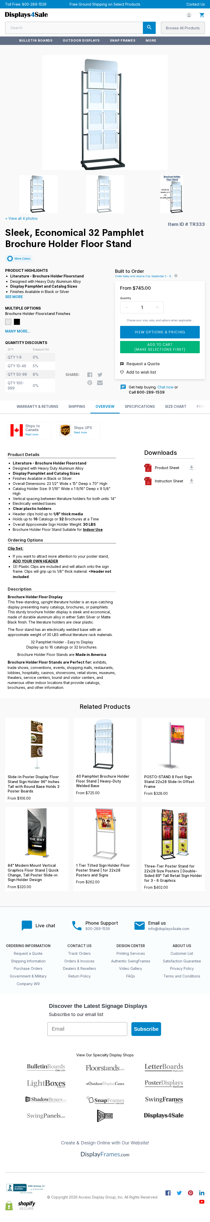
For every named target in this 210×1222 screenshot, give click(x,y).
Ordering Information (28, 946)
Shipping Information (28, 961)
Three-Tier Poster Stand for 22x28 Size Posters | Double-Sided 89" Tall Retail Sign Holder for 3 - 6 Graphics (173, 873)
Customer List (182, 953)
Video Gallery (130, 968)
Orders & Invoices (79, 961)
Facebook (168, 1193)
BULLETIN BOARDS (35, 40)
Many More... (17, 331)
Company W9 (28, 984)
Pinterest (190, 1193)
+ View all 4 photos (21, 218)
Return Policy (79, 976)
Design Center (131, 946)
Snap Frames (123, 40)
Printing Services (131, 953)
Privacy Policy (182, 968)
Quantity (125, 298)
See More (14, 297)
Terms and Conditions (181, 976)
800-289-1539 (34, 4)
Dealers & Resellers (79, 968)
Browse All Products (183, 28)
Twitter (179, 1193)
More (151, 40)
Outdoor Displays (81, 40)
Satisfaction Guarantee (182, 961)
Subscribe (146, 1029)
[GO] (149, 28)
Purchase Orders (28, 968)
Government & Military (28, 976)
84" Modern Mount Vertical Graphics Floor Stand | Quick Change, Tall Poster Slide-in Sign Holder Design (33, 872)
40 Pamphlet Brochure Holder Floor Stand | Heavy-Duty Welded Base (102, 781)
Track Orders (79, 953)
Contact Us (195, 4)
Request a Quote (28, 953)
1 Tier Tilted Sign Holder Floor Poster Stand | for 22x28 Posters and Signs (103, 870)
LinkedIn (202, 1193)
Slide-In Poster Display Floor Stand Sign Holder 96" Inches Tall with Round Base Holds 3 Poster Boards (33, 784)
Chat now (165, 387)
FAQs (130, 976)
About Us (182, 946)
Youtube (202, 1202)
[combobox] (80, 28)
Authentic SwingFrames (130, 961)
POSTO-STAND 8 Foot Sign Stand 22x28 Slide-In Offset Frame (169, 781)
